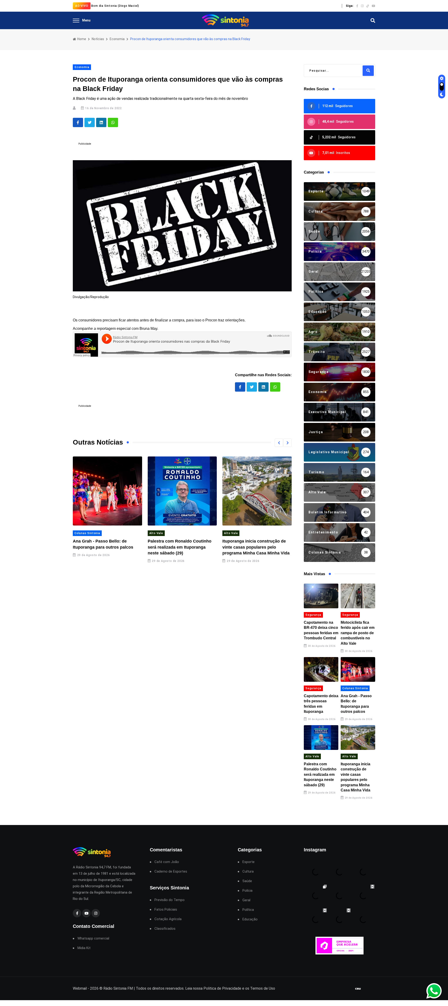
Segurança (313, 614)
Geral (246, 900)
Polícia (247, 890)
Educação (250, 919)
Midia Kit (84, 948)
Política (248, 910)
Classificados (164, 928)
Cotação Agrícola (168, 919)
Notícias (98, 39)
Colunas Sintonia (87, 533)
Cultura (248, 871)
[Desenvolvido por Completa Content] (358, 989)
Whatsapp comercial (93, 938)
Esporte (248, 862)
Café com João (166, 862)
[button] (279, 443)
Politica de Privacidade (222, 988)
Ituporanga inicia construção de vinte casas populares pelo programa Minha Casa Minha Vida (256, 547)
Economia (117, 39)
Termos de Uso (262, 988)
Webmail (80, 988)
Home (81, 39)
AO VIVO (81, 5)
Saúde (247, 881)
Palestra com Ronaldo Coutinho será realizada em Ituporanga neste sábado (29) (179, 547)
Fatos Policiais (165, 909)
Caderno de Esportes (170, 871)
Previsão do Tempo (169, 900)
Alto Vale (156, 533)
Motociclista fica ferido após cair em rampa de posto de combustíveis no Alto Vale (357, 632)
